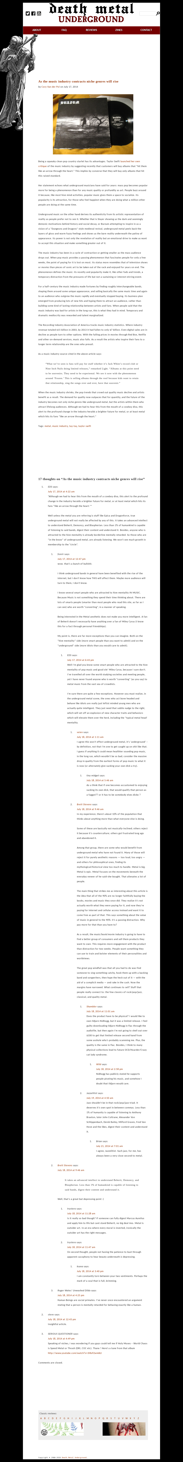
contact (146, 30)
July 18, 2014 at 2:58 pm (109, 1069)
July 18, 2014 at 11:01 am (101, 1011)
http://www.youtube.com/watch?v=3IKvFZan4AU (75, 1353)
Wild (98, 1064)
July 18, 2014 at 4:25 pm (71, 1295)
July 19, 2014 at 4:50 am (100, 1098)
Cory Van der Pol (51, 87)
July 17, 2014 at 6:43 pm (80, 660)
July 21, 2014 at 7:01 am (109, 1146)
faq (64, 30)
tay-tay (73, 426)
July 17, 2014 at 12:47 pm (72, 559)
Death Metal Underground (74, 1458)
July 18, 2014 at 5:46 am (100, 780)
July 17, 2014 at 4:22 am (61, 491)
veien (80, 732)
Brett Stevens (84, 804)
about (36, 30)
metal (48, 426)
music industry (60, 426)
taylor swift (84, 426)
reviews (91, 30)
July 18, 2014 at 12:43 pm (62, 1319)
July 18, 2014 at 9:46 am (90, 809)
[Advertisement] (94, 57)
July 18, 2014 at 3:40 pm (90, 1271)
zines (118, 30)
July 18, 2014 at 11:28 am (81, 1213)
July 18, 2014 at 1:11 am (90, 737)
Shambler (92, 1006)
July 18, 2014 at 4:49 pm (61, 1339)
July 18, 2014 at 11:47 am (81, 1247)
